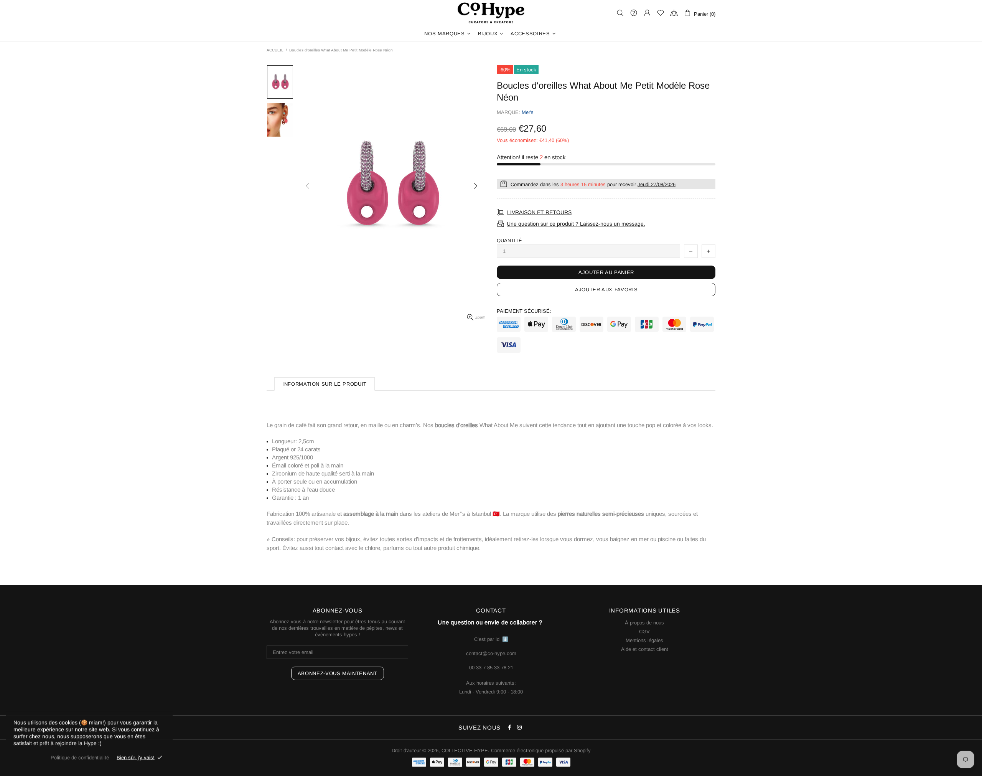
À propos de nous (644, 623)
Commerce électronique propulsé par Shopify (541, 750)
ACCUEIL (275, 50)
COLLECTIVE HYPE (491, 12)
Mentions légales (644, 640)
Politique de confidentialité (80, 757)
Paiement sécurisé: (524, 311)
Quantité (509, 240)
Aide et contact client (644, 649)
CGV (644, 631)
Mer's (528, 112)
